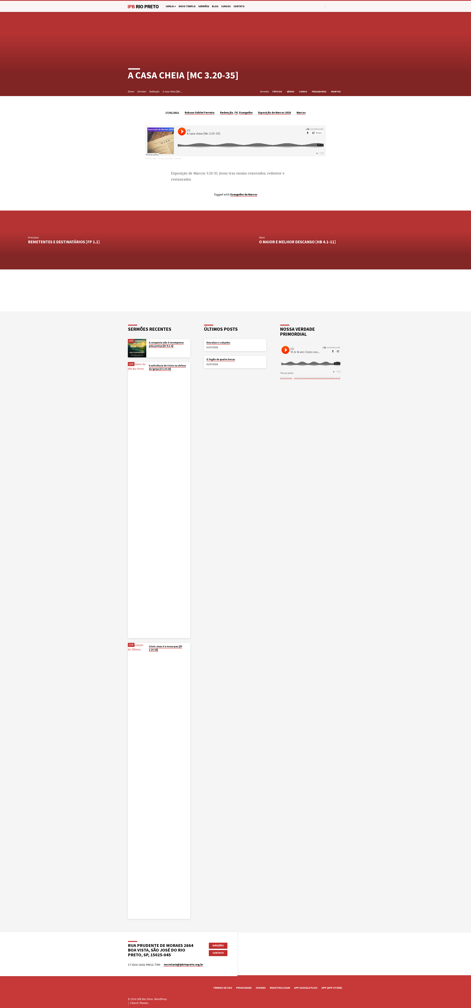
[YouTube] (333, 6)
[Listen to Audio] (152, 350)
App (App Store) (332, 987)
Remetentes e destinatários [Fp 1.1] (64, 241)
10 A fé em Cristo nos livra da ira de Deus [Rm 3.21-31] (317, 377)
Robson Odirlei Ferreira (199, 112)
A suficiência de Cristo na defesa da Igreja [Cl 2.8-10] (167, 367)
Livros (303, 91)
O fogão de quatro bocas (220, 359)
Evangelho (246, 112)
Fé (236, 112)
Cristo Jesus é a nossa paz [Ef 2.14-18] (165, 648)
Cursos (226, 6)
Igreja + (171, 6)
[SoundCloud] (341, 6)
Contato (239, 6)
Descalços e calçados (218, 342)
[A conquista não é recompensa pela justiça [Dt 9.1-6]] (137, 348)
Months (336, 91)
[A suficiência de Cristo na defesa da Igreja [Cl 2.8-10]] (137, 500)
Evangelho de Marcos (243, 194)
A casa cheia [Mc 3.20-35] (170, 159)
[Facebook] (328, 6)
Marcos (301, 112)
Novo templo (187, 6)
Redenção (154, 91)
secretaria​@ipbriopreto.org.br (183, 964)
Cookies (261, 987)
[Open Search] (321, 6)
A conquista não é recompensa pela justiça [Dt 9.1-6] (166, 344)
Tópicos (277, 91)
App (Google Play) (305, 987)
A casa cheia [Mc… (172, 91)
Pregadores (319, 91)
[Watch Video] (150, 351)
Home (131, 91)
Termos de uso (222, 987)
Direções (218, 945)
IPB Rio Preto (151, 159)
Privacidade (244, 987)
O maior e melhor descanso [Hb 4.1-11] (297, 241)
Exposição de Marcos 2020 (274, 112)
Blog (215, 6)
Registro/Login (280, 987)
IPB (143, 6)
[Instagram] (337, 6)
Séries (291, 91)
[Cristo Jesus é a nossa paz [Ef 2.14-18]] (137, 781)
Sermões (203, 6)
